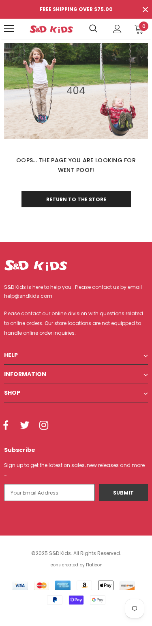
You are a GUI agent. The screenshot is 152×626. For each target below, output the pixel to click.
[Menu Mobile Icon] (9, 29)
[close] (145, 9)
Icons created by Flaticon (76, 565)
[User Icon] (117, 29)
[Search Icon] (93, 29)
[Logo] (51, 28)
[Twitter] (24, 426)
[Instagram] (43, 426)
